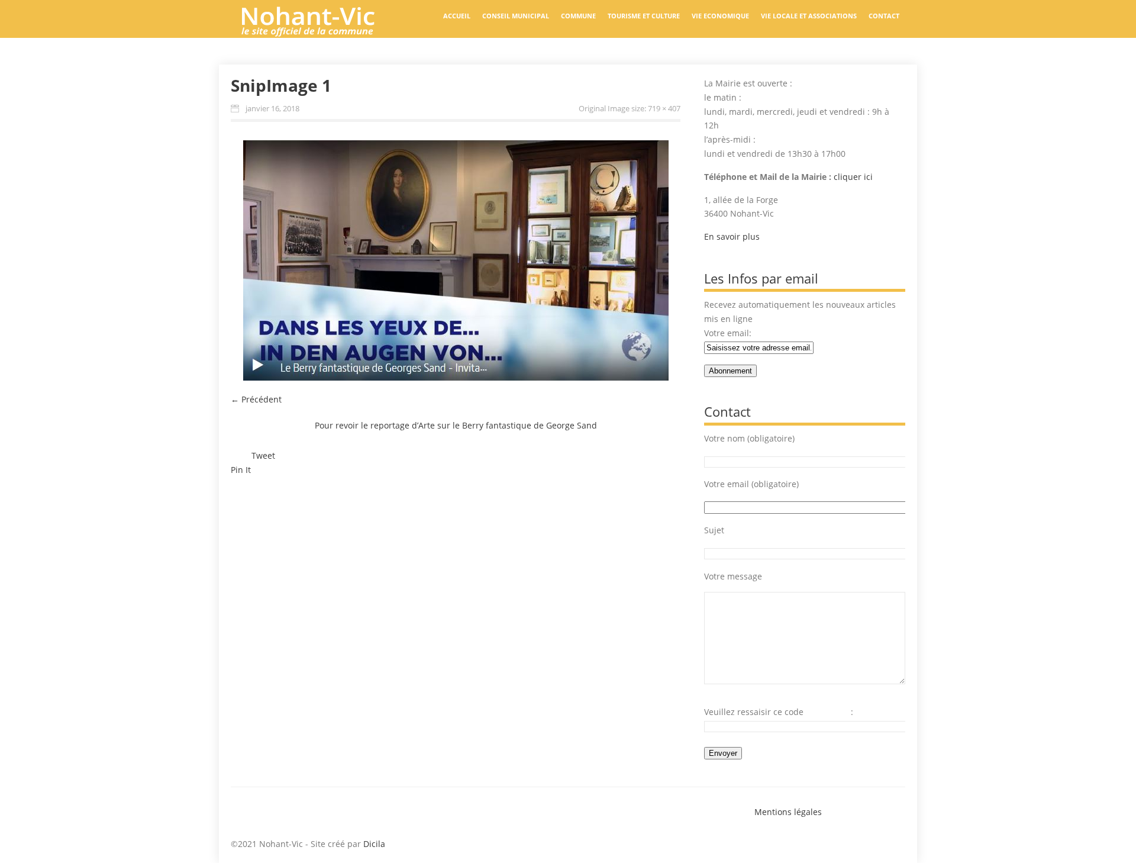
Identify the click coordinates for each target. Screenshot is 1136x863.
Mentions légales (788, 811)
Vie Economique (720, 15)
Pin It (241, 469)
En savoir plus (732, 236)
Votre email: (727, 333)
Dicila (374, 843)
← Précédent (256, 399)
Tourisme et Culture (644, 15)
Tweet (263, 455)
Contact (884, 15)
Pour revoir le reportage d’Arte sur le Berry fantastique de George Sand (456, 425)
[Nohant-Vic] (319, 32)
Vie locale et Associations (809, 15)
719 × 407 (664, 108)
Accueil (456, 15)
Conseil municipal (515, 15)
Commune (578, 15)
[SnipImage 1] (455, 260)
